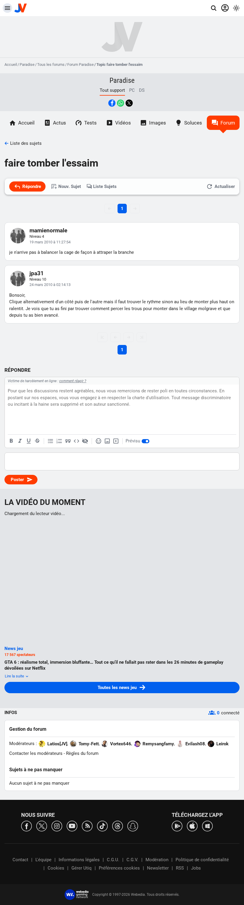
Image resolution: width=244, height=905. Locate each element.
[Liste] (50, 441)
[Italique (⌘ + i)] (20, 441)
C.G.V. (132, 859)
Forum (227, 123)
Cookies (56, 868)
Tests (90, 123)
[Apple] (192, 825)
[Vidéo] (115, 441)
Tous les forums (51, 64)
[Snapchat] (132, 825)
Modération (157, 859)
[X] (41, 825)
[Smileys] (98, 441)
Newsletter (158, 868)
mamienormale (48, 230)
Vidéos (123, 123)
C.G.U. (113, 859)
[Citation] (67, 441)
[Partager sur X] (129, 103)
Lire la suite (15, 676)
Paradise (27, 64)
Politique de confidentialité (202, 859)
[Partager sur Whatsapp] (120, 103)
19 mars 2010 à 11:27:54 (50, 242)
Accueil (10, 64)
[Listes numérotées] (59, 441)
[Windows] (207, 825)
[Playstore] (177, 825)
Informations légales (79, 859)
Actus (59, 123)
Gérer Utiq (81, 868)
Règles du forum (82, 753)
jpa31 (36, 273)
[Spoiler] (85, 441)
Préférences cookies (119, 868)
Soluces (193, 123)
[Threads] (117, 825)
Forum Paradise (80, 64)
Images (157, 123)
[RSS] (87, 825)
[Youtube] (72, 825)
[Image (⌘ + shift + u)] (107, 441)
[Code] (76, 441)
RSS (180, 868)
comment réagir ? (72, 381)
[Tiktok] (102, 825)
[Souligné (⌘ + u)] (28, 441)
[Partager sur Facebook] (111, 103)
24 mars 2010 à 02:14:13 (50, 284)
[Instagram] (56, 825)
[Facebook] (26, 825)
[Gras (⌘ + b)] (11, 441)
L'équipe (43, 859)
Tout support (112, 90)
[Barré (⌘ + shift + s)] (37, 441)
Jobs (196, 868)
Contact (20, 859)
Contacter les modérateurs (35, 753)
